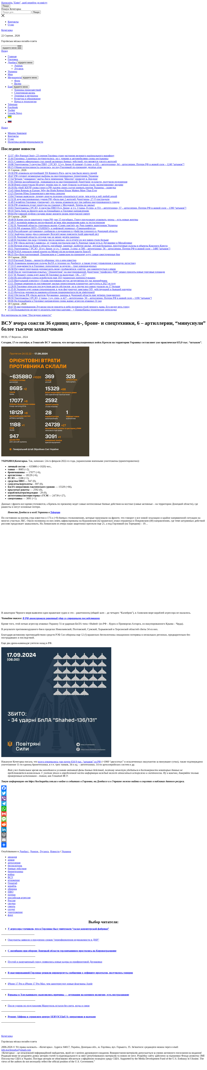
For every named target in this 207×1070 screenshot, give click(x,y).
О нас (11, 24)
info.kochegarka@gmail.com (16, 1050)
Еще (10, 86)
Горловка (13, 59)
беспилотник (15, 865)
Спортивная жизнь (24, 92)
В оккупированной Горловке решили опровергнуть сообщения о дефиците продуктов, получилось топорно (70, 972)
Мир (10, 74)
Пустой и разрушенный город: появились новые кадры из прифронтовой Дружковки (55, 961)
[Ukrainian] (10, 117)
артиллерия (14, 862)
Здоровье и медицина (26, 95)
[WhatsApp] (103, 808)
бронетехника (15, 871)
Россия (11, 900)
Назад (4, 51)
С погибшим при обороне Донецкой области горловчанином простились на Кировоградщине (62, 950)
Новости (55, 851)
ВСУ (10, 877)
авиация (12, 857)
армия (11, 859)
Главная (12, 56)
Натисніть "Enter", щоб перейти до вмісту (24, 2)
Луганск (18, 68)
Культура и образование (27, 98)
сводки (12, 903)
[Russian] (10, 122)
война (11, 874)
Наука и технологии (25, 101)
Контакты (13, 21)
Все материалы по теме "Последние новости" (26, 315)
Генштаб (12, 883)
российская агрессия (19, 897)
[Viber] (103, 798)
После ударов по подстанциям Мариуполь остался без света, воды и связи (49, 1005)
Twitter (11, 110)
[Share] (103, 844)
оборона (12, 889)
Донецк (18, 65)
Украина (12, 71)
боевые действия (17, 868)
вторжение (14, 880)
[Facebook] (103, 788)
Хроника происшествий (27, 89)
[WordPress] (103, 834)
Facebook (13, 107)
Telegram (12, 104)
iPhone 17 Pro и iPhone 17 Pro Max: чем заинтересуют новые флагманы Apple (50, 983)
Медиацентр (15, 77)
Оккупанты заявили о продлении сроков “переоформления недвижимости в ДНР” (53, 939)
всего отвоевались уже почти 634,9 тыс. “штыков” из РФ (69, 761)
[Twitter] (103, 793)
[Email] (103, 839)
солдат (11, 909)
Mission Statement (17, 133)
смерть (11, 906)
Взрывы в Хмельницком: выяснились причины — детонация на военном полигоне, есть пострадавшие (68, 994)
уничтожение (15, 912)
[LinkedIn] (103, 829)
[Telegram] (103, 803)
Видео (17, 83)
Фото (17, 80)
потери (12, 894)
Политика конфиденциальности (25, 141)
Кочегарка (7, 30)
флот (10, 915)
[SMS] (103, 819)
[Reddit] (103, 824)
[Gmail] (103, 813)
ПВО (10, 891)
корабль (12, 886)
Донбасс (12, 62)
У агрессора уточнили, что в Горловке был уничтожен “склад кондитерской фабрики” (58, 928)
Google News (15, 113)
